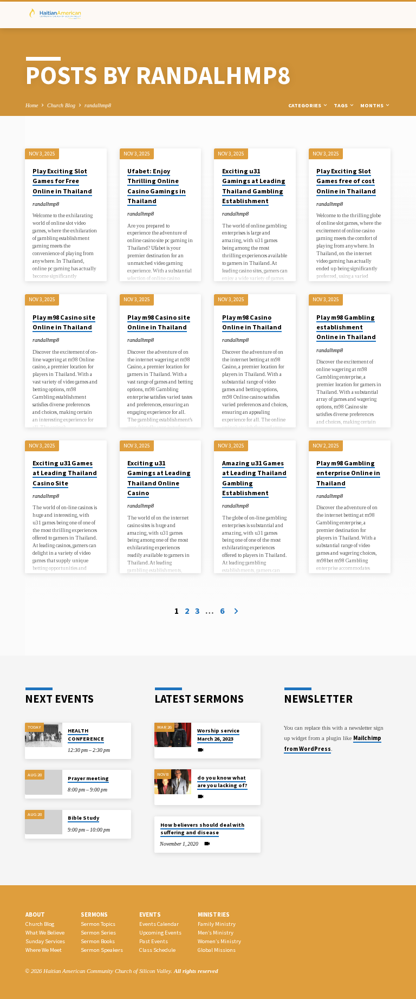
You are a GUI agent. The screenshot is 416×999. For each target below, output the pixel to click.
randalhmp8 (97, 105)
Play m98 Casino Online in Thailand (252, 322)
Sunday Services (45, 941)
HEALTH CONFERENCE (86, 734)
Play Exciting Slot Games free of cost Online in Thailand (346, 180)
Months (372, 105)
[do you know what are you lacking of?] (173, 781)
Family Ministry (217, 923)
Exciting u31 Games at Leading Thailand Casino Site (64, 472)
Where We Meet (43, 949)
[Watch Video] (200, 750)
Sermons (94, 914)
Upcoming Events (160, 932)
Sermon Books (98, 941)
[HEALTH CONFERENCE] (43, 735)
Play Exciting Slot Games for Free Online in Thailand (62, 180)
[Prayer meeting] (43, 782)
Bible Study (83, 817)
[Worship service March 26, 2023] (173, 735)
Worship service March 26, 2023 (218, 734)
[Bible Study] (43, 822)
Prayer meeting (88, 778)
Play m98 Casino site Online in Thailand (63, 322)
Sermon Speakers (102, 949)
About (35, 914)
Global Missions (217, 949)
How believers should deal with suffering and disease (202, 828)
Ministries (214, 914)
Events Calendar (159, 923)
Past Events (153, 941)
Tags (341, 105)
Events (150, 914)
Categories (305, 105)
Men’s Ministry (215, 932)
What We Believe (44, 932)
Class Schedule (157, 949)
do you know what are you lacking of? (222, 781)
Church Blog (61, 105)
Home (31, 105)
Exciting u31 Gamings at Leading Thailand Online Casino (159, 478)
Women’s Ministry (219, 941)
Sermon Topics (98, 923)
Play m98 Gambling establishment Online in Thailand (346, 327)
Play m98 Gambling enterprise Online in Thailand (348, 472)
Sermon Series (98, 932)
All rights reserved (196, 971)
